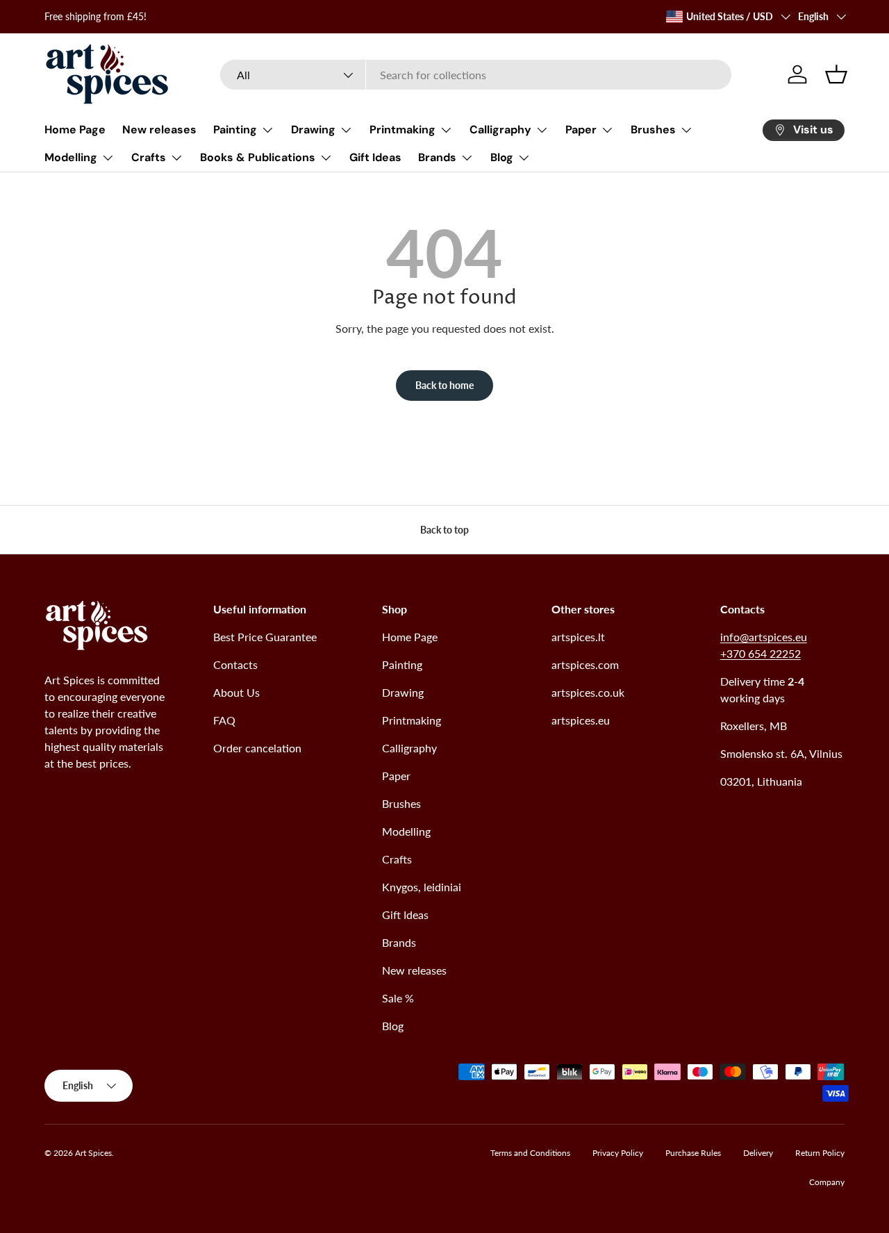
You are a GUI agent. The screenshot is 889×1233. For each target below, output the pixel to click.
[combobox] (476, 75)
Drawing (313, 129)
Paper (581, 129)
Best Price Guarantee (265, 636)
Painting (235, 129)
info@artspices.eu (763, 636)
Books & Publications (257, 157)
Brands (437, 157)
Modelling (70, 157)
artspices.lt (578, 636)
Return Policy (820, 1153)
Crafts (148, 157)
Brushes (653, 129)
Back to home (444, 385)
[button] (836, 74)
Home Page (75, 129)
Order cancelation (257, 747)
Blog (501, 157)
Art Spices (93, 1153)
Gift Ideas (375, 157)
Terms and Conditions (530, 1153)
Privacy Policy (617, 1153)
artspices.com (585, 664)
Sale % (398, 997)
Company (827, 1182)
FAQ (224, 720)
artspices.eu (580, 720)
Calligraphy (500, 129)
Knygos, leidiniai (421, 886)
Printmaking (402, 129)
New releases (159, 129)
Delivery (758, 1153)
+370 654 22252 (760, 653)
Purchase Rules (693, 1153)
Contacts (235, 664)
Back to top (444, 530)
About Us (236, 692)
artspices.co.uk (587, 692)
